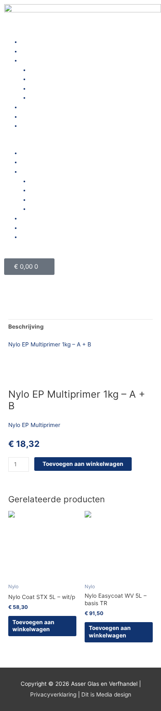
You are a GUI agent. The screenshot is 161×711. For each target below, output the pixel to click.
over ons (32, 51)
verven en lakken (52, 88)
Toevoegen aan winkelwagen (83, 463)
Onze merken (47, 97)
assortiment (36, 60)
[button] (80, 143)
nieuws (30, 116)
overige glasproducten (59, 79)
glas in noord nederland (61, 70)
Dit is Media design (106, 694)
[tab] (80, 326)
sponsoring (35, 125)
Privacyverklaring (53, 694)
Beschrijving (26, 326)
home (28, 41)
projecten (33, 107)
